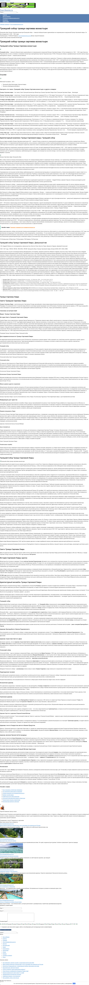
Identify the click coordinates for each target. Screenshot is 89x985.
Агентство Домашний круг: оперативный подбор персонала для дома (21, 966)
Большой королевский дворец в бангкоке (14, 798)
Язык (4, 957)
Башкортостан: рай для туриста (8, 840)
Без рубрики (6, 937)
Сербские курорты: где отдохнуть (8, 871)
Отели (4, 952)
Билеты (5, 938)
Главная (5, 15)
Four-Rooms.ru (6, 10)
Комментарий (3, 921)
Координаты (6, 948)
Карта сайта (6, 21)
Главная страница (4, 24)
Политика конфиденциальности (11, 18)
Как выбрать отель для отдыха (11, 978)
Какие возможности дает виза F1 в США (13, 972)
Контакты (5, 20)
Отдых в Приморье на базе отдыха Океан (11, 902)
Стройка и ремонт (7, 955)
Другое (5, 943)
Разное (5, 953)
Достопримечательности (16, 24)
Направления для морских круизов (9, 856)
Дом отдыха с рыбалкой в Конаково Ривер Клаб (15, 971)
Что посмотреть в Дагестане (7, 886)
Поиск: (2, 12)
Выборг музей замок (8, 795)
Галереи (5, 940)
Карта (4, 947)
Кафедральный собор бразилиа (11, 796)
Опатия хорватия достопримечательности (13, 793)
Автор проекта (6, 16)
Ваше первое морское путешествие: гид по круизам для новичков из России (20, 825)
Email (1, 911)
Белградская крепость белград (11, 801)
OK (74, 983)
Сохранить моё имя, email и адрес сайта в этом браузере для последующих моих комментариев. (27, 927)
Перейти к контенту (5, 0)
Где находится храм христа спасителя (12, 791)
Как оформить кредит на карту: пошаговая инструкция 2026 (18, 962)
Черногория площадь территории (11, 800)
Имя (1, 908)
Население (5, 950)
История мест (6, 945)
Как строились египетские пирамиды (12, 790)
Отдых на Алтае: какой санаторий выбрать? (14, 969)
